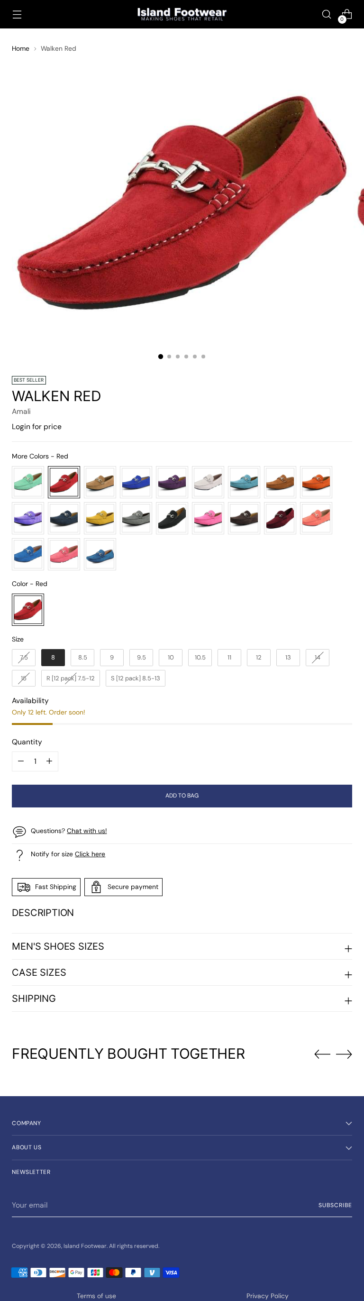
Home (20, 48)
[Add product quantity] (20, 761)
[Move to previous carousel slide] (322, 1054)
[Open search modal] (327, 14)
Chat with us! (87, 830)
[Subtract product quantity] (49, 761)
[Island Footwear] (182, 14)
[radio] (28, 482)
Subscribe (335, 1205)
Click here (90, 854)
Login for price (37, 426)
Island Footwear (85, 1246)
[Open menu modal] (17, 14)
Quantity (27, 742)
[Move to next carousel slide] (344, 1054)
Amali (21, 411)
